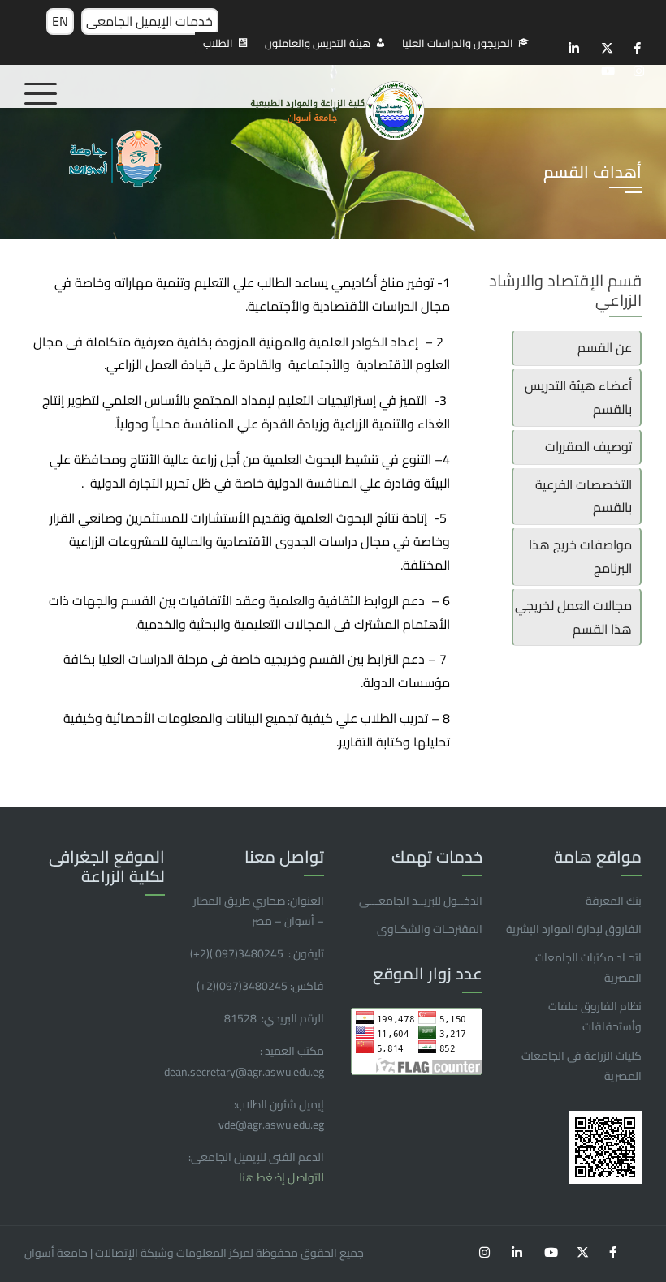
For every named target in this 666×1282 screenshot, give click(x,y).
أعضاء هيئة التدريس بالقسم (578, 397)
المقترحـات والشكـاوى (429, 929)
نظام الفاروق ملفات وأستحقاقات (595, 1016)
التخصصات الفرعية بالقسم (583, 496)
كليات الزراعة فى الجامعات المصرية (581, 1065)
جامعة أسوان (56, 1252)
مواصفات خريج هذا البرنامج (580, 556)
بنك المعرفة (614, 900)
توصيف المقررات (588, 446)
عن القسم (604, 347)
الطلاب (218, 43)
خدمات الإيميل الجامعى (149, 21)
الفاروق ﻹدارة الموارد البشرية (574, 929)
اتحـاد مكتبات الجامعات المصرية (588, 967)
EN (60, 21)
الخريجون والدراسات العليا (457, 43)
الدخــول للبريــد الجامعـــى (420, 900)
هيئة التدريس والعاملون (317, 43)
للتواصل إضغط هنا (281, 1177)
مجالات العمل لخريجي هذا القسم (573, 617)
